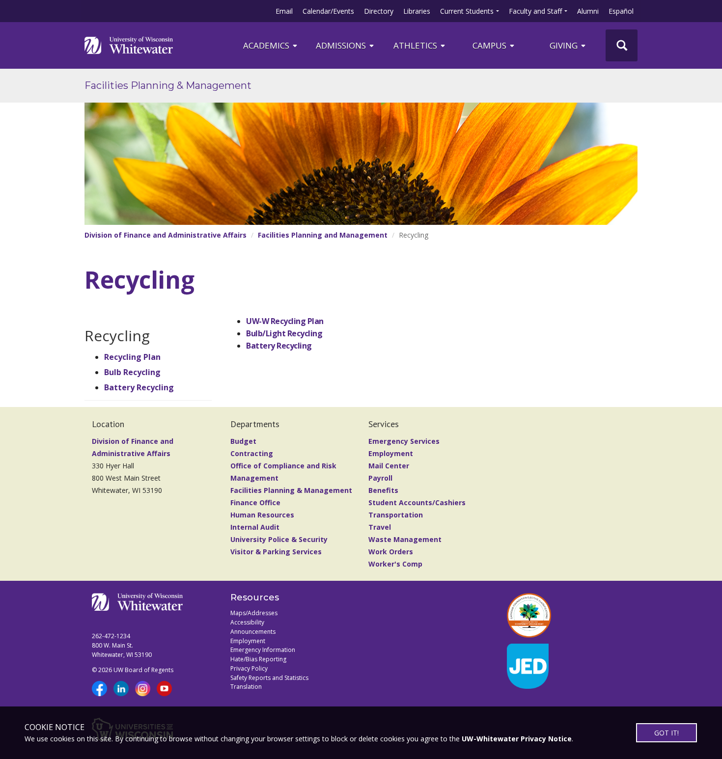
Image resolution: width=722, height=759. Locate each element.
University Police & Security (279, 539)
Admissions (342, 45)
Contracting (251, 453)
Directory (378, 11)
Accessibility (247, 622)
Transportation (395, 514)
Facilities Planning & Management (167, 85)
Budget (243, 441)
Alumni (588, 11)
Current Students (467, 11)
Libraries (416, 11)
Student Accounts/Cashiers (417, 502)
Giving (565, 45)
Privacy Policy (249, 668)
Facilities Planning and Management (323, 235)
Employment (390, 453)
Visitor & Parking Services (276, 551)
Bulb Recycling (132, 372)
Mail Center (388, 465)
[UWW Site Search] (622, 45)
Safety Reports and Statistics (269, 678)
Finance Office (255, 502)
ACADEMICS (267, 45)
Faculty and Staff (535, 11)
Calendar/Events (328, 11)
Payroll (380, 478)
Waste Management (405, 539)
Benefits (383, 490)
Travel (379, 527)
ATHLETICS (416, 45)
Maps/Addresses (254, 613)
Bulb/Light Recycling (284, 333)
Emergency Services (404, 441)
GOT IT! (666, 732)
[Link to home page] (128, 45)
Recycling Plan (132, 357)
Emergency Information (262, 650)
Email (284, 11)
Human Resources (262, 514)
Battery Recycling (139, 387)
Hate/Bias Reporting (258, 659)
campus (490, 45)
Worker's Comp (395, 564)
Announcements (253, 631)
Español (621, 11)
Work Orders (390, 551)
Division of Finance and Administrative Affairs (165, 235)
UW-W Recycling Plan (285, 321)
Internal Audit (254, 527)
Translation (246, 686)
